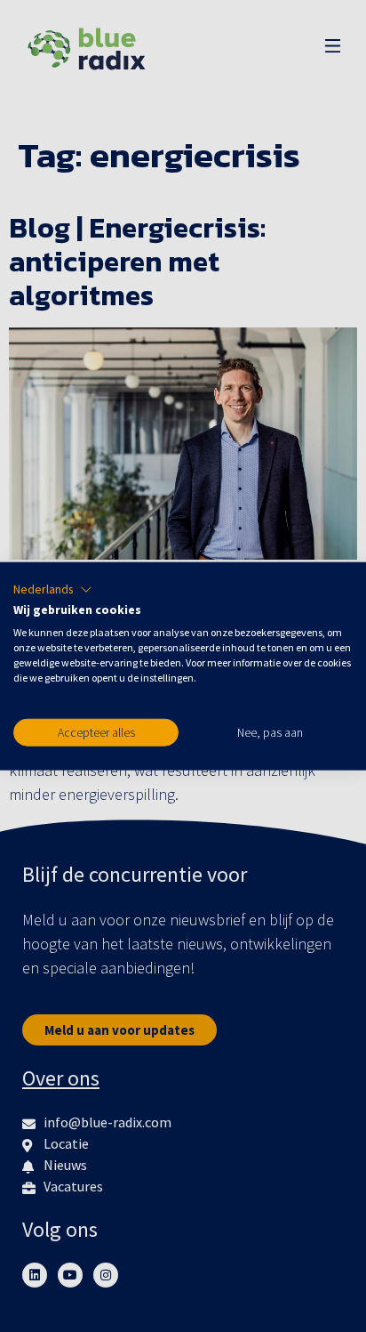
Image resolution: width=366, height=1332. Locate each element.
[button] (52, 589)
